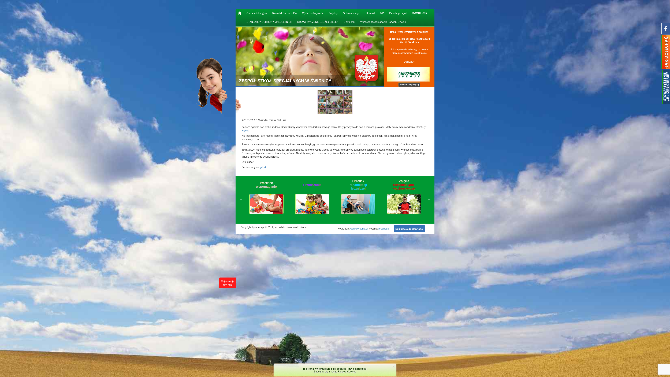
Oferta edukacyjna (257, 13)
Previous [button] (241, 199)
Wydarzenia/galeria (312, 13)
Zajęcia (358, 184)
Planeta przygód (398, 13)
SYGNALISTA (419, 13)
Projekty (333, 13)
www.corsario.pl (359, 228)
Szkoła (404, 184)
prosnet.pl (383, 228)
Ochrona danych (352, 13)
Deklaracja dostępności (409, 229)
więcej (245, 130)
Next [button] (429, 199)
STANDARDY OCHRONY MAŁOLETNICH (269, 22)
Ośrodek (312, 184)
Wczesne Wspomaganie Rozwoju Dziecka (383, 22)
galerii (263, 167)
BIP (382, 13)
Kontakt (370, 13)
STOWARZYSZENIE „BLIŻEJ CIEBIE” (317, 22)
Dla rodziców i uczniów (284, 13)
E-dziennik (349, 22)
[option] (266, 199)
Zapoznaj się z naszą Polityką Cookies (335, 371)
